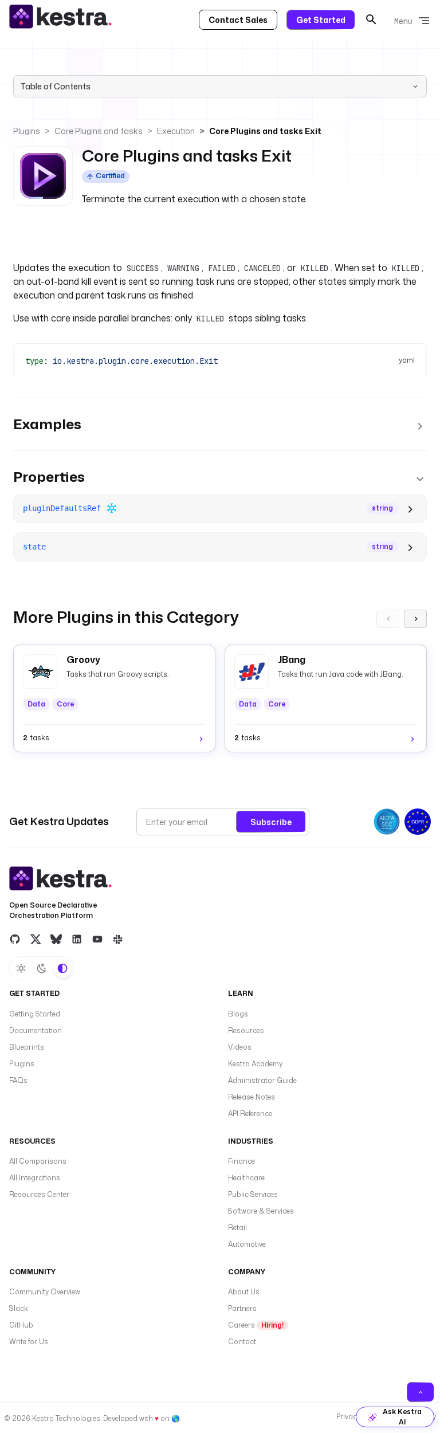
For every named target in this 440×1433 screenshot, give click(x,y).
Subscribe (271, 821)
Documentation (35, 1030)
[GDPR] (417, 821)
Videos (240, 1047)
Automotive (247, 1244)
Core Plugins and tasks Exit (265, 130)
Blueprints (26, 1047)
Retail (237, 1227)
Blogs (238, 1014)
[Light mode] (21, 968)
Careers (256, 1325)
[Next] (415, 619)
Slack (18, 1308)
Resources (246, 1030)
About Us (244, 1292)
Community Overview (44, 1292)
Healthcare (246, 1178)
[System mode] (62, 968)
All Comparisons (37, 1161)
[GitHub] (15, 939)
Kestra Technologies (66, 1418)
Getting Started (34, 1014)
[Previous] (387, 619)
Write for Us (28, 1341)
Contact (242, 1341)
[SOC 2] (387, 821)
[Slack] (118, 939)
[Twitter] (35, 939)
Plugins (26, 130)
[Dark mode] (42, 968)
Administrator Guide (262, 1080)
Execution (176, 130)
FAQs (18, 1080)
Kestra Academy (255, 1064)
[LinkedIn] (76, 939)
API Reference (250, 1113)
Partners (242, 1308)
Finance (241, 1161)
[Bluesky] (56, 939)
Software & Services (261, 1211)
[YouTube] (97, 939)
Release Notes (251, 1097)
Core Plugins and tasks (98, 130)
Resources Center (39, 1194)
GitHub (21, 1325)
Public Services (253, 1194)
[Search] (371, 19)
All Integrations (34, 1178)
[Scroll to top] (420, 1392)
